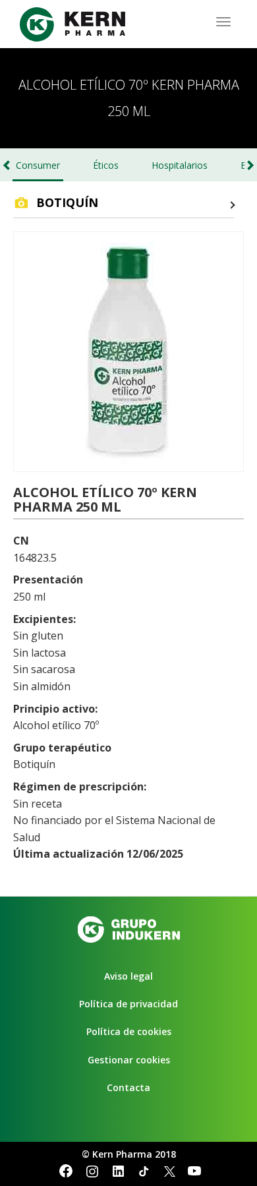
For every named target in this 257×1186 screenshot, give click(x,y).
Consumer (38, 165)
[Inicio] (72, 24)
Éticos (106, 165)
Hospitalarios (180, 165)
